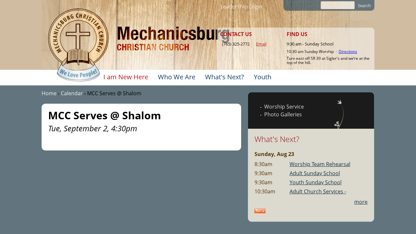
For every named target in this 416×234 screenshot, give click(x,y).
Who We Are (176, 76)
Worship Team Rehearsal (320, 164)
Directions (348, 51)
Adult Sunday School (315, 173)
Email (261, 44)
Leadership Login (241, 6)
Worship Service (284, 106)
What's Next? (224, 76)
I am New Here (125, 76)
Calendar (72, 93)
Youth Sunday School (316, 182)
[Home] (78, 45)
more (361, 201)
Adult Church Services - (318, 191)
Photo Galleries (283, 114)
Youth (262, 76)
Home (49, 93)
